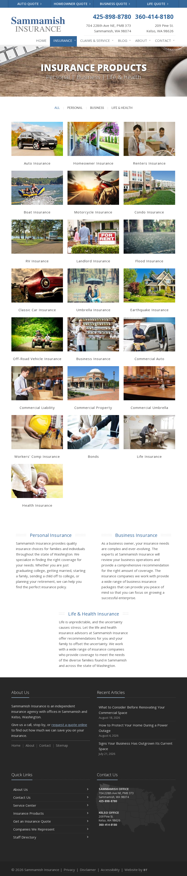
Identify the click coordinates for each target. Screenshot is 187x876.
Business (97, 108)
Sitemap (62, 745)
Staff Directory (24, 837)
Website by (136, 869)
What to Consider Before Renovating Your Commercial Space (132, 712)
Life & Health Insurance (93, 614)
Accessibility (110, 869)
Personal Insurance (51, 535)
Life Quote (156, 4)
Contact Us (22, 797)
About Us (20, 789)
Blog (123, 40)
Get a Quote (37, 143)
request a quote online (69, 724)
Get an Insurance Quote (32, 821)
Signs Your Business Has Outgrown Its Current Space (135, 748)
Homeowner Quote (71, 4)
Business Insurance (136, 535)
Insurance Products (28, 813)
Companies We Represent (34, 829)
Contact (163, 40)
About (141, 40)
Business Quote (114, 4)
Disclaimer (88, 869)
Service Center (24, 805)
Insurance (63, 40)
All (57, 108)
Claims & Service (95, 40)
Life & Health (122, 108)
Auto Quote (28, 4)
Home (41, 40)
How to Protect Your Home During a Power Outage (133, 730)
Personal (75, 108)
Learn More (37, 134)
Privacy (69, 869)
